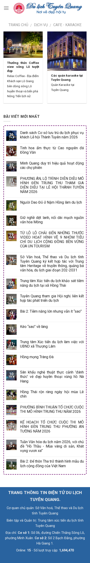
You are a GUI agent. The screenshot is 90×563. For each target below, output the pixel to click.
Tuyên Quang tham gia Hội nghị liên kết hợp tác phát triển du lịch (52, 298)
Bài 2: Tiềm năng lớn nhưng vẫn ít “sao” (51, 311)
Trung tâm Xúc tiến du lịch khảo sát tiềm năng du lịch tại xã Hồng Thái (52, 283)
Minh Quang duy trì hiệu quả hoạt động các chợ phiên (52, 165)
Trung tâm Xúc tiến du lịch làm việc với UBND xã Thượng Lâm (52, 344)
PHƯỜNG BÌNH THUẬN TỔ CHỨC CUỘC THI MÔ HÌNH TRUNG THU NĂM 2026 (52, 409)
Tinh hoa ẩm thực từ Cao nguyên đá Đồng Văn (52, 150)
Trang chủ (18, 25)
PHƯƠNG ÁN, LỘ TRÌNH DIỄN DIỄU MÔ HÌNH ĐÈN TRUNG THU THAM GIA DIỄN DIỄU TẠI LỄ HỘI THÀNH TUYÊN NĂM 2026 (52, 185)
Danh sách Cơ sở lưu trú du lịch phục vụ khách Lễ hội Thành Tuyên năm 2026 (52, 135)
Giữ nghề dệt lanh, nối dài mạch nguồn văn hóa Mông (52, 219)
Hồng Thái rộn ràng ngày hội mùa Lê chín (52, 394)
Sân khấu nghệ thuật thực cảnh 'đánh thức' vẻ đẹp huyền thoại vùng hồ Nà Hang (52, 376)
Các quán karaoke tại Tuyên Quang (67, 77)
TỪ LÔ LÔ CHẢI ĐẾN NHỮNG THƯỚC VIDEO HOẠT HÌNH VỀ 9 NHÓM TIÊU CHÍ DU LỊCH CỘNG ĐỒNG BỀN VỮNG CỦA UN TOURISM (52, 240)
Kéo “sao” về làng (34, 326)
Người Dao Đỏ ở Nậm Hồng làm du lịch (51, 202)
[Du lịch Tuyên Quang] (47, 8)
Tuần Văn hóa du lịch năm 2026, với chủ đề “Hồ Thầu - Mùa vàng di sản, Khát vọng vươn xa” (52, 446)
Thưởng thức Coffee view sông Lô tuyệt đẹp (23, 67)
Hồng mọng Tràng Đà (37, 357)
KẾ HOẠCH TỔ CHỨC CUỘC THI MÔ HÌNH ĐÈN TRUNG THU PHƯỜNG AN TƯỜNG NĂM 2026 (52, 426)
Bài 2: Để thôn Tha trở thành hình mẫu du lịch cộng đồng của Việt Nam (52, 463)
